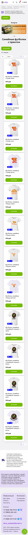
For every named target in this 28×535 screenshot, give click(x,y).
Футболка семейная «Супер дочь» (12, 171)
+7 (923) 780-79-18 (10, 510)
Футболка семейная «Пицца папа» (12, 203)
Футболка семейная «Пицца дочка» (12, 297)
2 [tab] (14, 36)
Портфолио (21, 500)
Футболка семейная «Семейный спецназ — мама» (13, 362)
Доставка (6, 498)
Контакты (6, 503)
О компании (21, 498)
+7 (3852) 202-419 (9, 512)
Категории (6, 48)
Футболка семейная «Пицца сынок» (12, 265)
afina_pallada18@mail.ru (12, 523)
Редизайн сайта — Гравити (10, 531)
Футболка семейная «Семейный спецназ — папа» (13, 329)
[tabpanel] (14, 29)
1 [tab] (13, 36)
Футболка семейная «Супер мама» (12, 108)
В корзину (14, 86)
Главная (3, 6)
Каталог (5, 17)
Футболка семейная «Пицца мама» (12, 234)
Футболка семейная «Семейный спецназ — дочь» (13, 428)
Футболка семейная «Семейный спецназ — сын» (13, 395)
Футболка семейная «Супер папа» (12, 77)
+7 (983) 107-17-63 (9, 519)
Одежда (9, 6)
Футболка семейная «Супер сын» (12, 140)
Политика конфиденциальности (11, 529)
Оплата (5, 500)
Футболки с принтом (19, 6)
